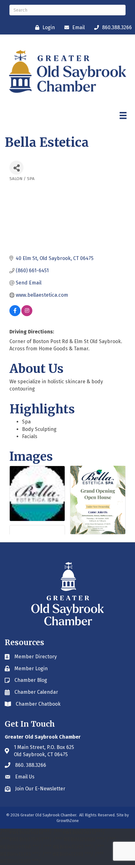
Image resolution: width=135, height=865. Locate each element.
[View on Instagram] (26, 314)
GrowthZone (68, 820)
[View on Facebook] (14, 314)
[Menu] (123, 115)
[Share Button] (16, 168)
